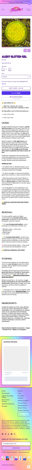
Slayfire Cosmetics (11, 452)
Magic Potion (11, 181)
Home (3, 391)
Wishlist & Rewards (8, 404)
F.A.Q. (19, 393)
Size (3, 73)
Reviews (4, 406)
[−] (3, 69)
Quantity (4, 66)
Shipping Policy (22, 405)
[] (15, 276)
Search (20, 391)
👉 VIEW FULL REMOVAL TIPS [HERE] (13, 250)
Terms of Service (23, 410)
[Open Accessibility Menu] (29, 3)
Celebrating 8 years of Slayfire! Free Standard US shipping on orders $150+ (16, 1)
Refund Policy (22, 408)
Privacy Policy (22, 403)
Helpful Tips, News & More (7, 396)
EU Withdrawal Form (24, 414)
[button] (27, 9)
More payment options (16, 96)
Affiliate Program (23, 400)
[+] (9, 69)
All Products (6, 393)
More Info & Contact (5, 400)
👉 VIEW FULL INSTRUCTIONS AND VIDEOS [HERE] (15, 203)
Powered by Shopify (23, 452)
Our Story (21, 396)
